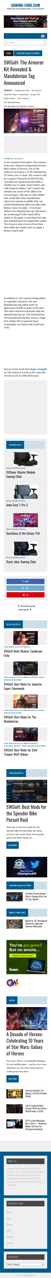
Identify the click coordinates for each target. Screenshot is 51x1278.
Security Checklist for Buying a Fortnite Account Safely (36, 1093)
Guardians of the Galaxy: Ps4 (23, 533)
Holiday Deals (18, 468)
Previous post (27, 606)
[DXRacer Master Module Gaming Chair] (25, 464)
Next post (23, 609)
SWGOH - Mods (37, 677)
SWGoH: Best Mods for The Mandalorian (20, 719)
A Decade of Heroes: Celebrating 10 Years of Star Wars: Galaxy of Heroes (24, 1043)
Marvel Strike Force (17, 912)
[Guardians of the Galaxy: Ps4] (25, 525)
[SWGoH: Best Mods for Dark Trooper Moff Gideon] (25, 739)
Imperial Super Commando (16, 94)
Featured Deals (15, 444)
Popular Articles (16, 773)
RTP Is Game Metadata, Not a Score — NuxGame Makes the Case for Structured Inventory (35, 1125)
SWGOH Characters (12, 680)
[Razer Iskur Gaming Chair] (25, 553)
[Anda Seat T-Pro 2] (25, 496)
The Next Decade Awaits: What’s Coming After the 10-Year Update (36, 896)
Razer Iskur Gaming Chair (21, 561)
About (9, 1212)
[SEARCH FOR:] (25, 42)
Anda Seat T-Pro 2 (17, 504)
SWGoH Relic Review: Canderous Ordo (23, 653)
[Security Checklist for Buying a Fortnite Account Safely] (14, 1096)
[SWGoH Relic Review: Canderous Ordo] (25, 643)
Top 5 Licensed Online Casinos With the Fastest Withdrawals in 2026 (36, 1108)
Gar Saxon (36, 90)
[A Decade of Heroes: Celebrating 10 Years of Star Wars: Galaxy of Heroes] (26, 1028)
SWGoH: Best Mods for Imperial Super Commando (23, 686)
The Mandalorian (12, 102)
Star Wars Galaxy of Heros (20, 885)
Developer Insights (36, 369)
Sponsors (10, 1242)
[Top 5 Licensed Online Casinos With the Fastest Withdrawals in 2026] (14, 1111)
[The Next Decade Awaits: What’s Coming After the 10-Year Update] (14, 899)
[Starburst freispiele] (13, 986)
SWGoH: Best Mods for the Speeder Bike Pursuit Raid (26, 813)
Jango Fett (35, 94)
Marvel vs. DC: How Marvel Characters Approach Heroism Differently (36, 923)
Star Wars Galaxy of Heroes (17, 647)
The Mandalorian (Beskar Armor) (19, 106)
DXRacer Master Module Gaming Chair (20, 474)
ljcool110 (18, 159)
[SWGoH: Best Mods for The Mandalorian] (25, 706)
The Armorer (23, 98)
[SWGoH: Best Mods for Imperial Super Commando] (25, 673)
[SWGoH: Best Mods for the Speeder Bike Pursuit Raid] (26, 801)
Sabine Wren (9, 98)
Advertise (10, 1236)
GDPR (9, 1230)
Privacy (9, 1224)
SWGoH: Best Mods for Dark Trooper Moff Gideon (20, 752)
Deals (9, 468)
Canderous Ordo (22, 90)
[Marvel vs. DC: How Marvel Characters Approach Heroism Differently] (14, 926)
